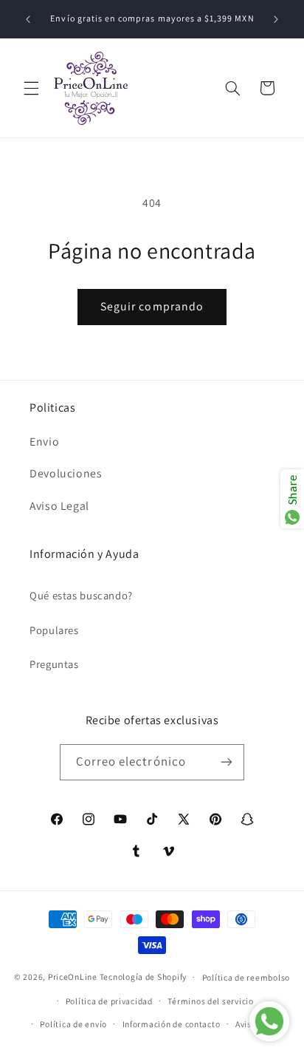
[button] (31, 88)
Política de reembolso (246, 977)
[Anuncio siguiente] (276, 19)
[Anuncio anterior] (28, 19)
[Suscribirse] (226, 762)
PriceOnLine (72, 976)
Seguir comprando (152, 306)
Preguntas (54, 664)
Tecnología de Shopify (143, 976)
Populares (54, 630)
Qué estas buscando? (81, 595)
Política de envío (73, 1023)
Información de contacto (171, 1023)
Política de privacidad (109, 1000)
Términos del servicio (210, 1000)
